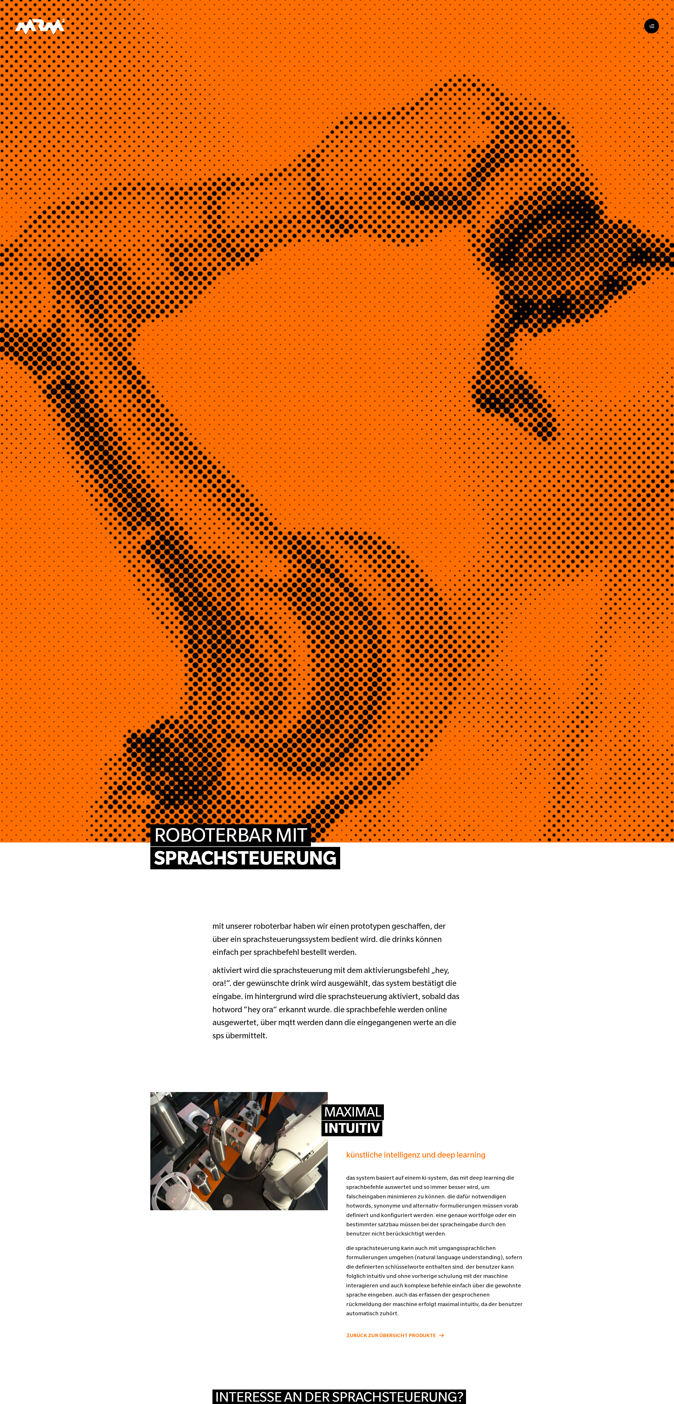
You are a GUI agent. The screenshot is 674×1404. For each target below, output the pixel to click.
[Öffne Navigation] (651, 26)
